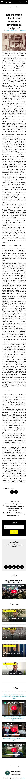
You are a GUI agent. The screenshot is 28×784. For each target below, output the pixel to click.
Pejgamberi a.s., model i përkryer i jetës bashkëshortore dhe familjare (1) (13, 653)
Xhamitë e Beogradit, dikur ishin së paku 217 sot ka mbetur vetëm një (15, 506)
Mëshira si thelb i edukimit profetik (13, 673)
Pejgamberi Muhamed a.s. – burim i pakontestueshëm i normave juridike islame (13, 635)
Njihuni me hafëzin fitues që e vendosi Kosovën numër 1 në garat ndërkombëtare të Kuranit (14, 696)
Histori (16, 7)
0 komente (22, 30)
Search (14, 532)
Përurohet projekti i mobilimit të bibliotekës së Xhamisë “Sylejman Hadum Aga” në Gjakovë (14, 718)
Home (9, 7)
